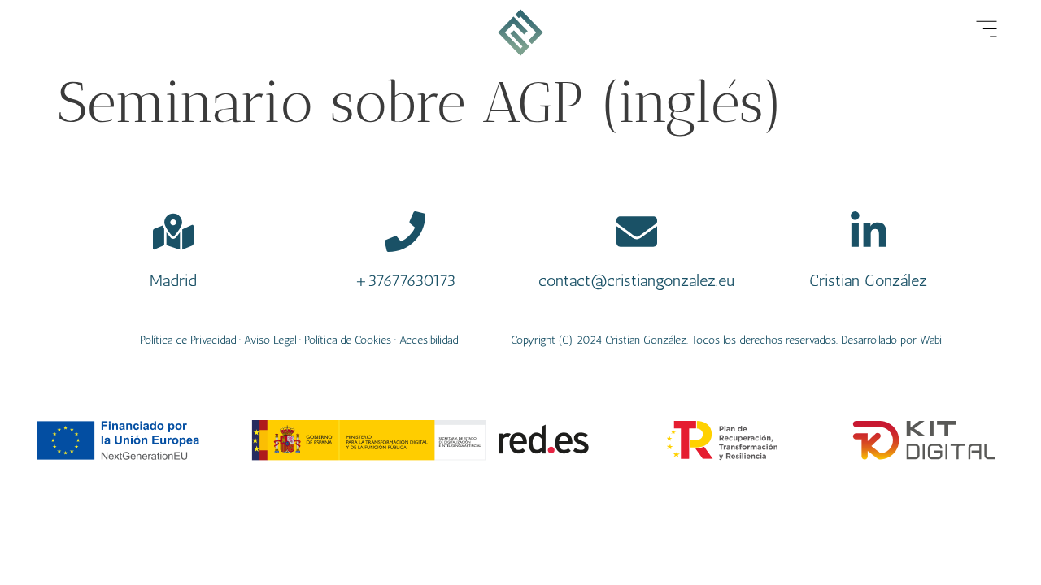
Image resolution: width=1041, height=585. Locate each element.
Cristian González (868, 280)
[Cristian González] (868, 231)
